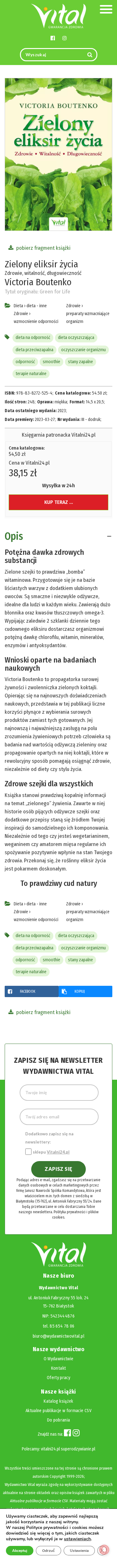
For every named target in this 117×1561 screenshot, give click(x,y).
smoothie (51, 361)
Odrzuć (48, 1550)
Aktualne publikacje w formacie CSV (58, 1410)
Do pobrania (58, 1420)
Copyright (58, 1476)
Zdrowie (21, 313)
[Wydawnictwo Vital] (58, 15)
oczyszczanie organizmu (83, 349)
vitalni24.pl (50, 1449)
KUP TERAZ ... (58, 502)
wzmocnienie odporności (36, 321)
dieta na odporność (33, 337)
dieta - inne (37, 305)
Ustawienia (79, 1550)
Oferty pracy (58, 1377)
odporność (25, 361)
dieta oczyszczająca (76, 337)
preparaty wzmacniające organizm (88, 317)
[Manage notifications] (104, 1550)
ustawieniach (77, 1539)
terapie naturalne (31, 373)
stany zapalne (80, 361)
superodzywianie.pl (78, 1449)
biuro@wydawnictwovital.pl (58, 1336)
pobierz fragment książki (43, 248)
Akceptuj (19, 1550)
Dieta (18, 305)
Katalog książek (58, 1401)
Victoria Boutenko (38, 282)
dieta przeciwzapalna (34, 349)
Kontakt (58, 1368)
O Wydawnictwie (59, 1359)
